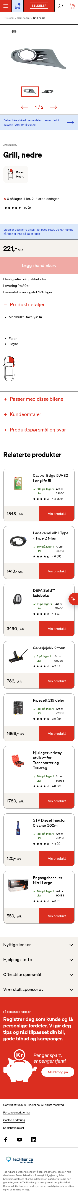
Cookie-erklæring (14, 1120)
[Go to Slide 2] (48, 91)
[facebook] (5, 1140)
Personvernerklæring (16, 1112)
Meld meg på (58, 1072)
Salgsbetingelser (13, 1128)
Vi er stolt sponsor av (23, 989)
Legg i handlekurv (39, 265)
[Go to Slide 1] (30, 91)
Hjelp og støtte (17, 959)
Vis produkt (57, 513)
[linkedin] (33, 1140)
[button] (39, 59)
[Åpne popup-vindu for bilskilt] (17, 6)
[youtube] (19, 1140)
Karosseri (8, 18)
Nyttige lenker (17, 944)
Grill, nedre (23, 18)
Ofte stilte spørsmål (22, 974)
